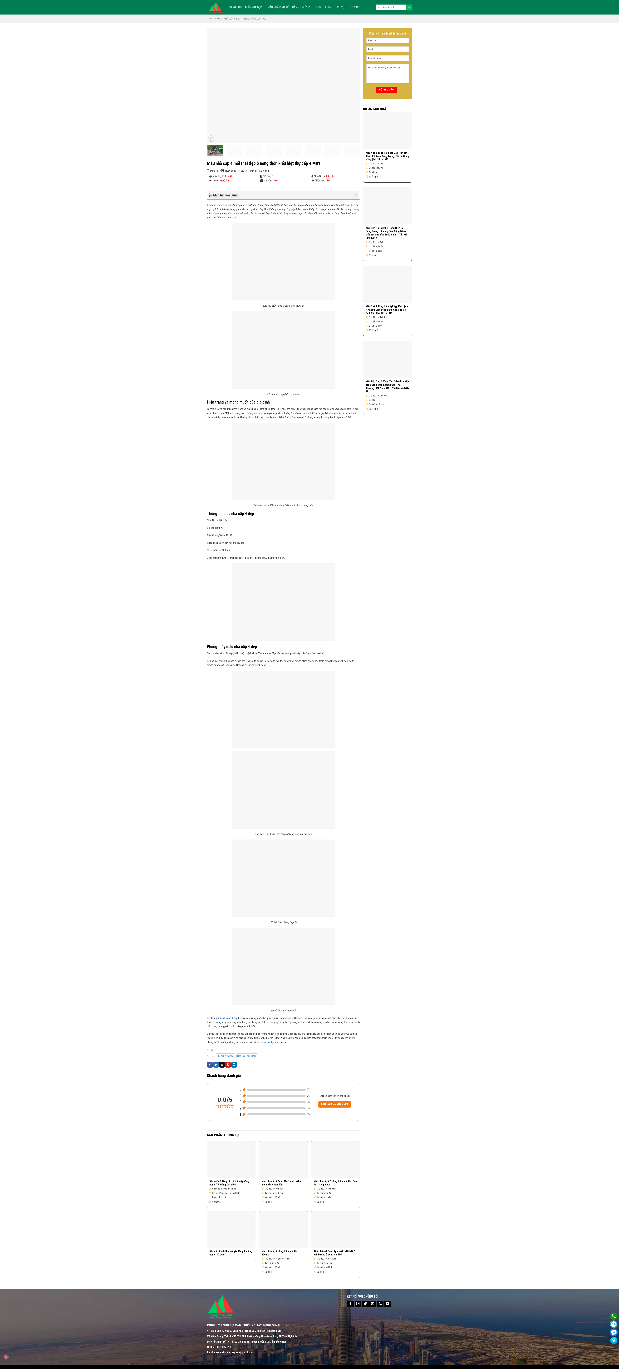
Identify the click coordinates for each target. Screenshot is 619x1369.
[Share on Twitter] (216, 1065)
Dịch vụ (339, 7)
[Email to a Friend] (222, 1065)
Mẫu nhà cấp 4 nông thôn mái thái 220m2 (280, 1253)
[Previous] (214, 85)
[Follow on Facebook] (350, 1304)
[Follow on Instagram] (358, 1304)
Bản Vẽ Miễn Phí (302, 7)
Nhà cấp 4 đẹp (232, 18)
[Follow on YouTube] (387, 1304)
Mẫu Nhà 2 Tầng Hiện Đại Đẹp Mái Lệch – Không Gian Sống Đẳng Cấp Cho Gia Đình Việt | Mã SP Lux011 (387, 310)
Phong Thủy (323, 7)
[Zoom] (211, 138)
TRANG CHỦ (235, 7)
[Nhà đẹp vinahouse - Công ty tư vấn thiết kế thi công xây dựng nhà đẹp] (215, 7)
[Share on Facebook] (210, 1065)
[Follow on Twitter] (365, 1304)
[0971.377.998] (613, 1316)
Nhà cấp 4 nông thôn (246, 1055)
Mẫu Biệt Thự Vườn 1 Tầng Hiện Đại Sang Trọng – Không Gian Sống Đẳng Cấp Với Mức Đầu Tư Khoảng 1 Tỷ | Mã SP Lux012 (386, 233)
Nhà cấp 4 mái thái (255, 18)
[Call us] (380, 1304)
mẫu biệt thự (283, 209)
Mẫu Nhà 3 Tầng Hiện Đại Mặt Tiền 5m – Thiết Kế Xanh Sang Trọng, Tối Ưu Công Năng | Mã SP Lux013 (387, 156)
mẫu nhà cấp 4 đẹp (228, 1018)
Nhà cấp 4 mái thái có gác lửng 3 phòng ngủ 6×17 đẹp (230, 1253)
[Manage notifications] (5, 1356)
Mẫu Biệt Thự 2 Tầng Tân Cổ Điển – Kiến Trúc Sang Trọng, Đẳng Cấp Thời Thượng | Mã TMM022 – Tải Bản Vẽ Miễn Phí (387, 386)
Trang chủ (213, 18)
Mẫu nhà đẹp (253, 7)
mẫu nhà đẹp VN (269, 1042)
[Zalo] (613, 1324)
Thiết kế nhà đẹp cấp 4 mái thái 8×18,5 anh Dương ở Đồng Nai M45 (334, 1253)
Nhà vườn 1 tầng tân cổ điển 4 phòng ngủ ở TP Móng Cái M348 (229, 1183)
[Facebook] (613, 1332)
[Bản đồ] (613, 1340)
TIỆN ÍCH (355, 7)
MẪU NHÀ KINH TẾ (278, 7)
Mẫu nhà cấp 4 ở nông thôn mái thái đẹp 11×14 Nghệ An (335, 1183)
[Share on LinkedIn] (234, 1065)
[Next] (353, 85)
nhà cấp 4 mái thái (221, 205)
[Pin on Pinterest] (228, 1065)
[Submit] (409, 7)
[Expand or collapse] (356, 195)
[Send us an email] (372, 1304)
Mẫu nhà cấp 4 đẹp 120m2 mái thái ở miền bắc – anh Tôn (281, 1183)
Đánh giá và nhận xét (334, 1104)
